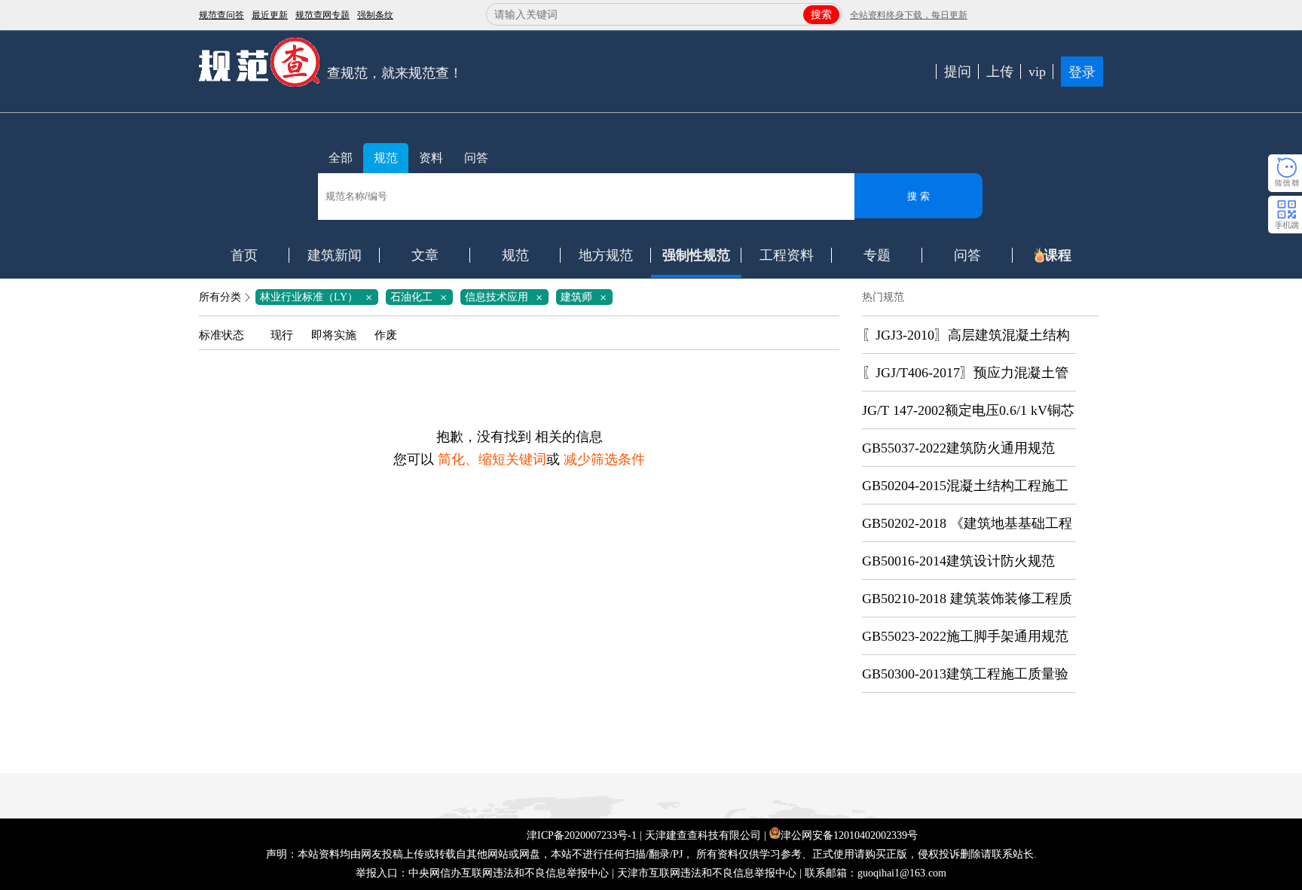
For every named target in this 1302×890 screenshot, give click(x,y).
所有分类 (220, 297)
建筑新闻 (334, 255)
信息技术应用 (506, 297)
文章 (425, 255)
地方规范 (606, 255)
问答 (476, 157)
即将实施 (333, 335)
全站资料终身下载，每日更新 (908, 15)
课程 (1057, 255)
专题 (877, 255)
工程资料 (787, 255)
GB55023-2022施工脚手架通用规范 (965, 636)
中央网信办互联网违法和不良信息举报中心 (508, 873)
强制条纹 (375, 15)
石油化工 (421, 297)
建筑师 (586, 297)
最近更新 (270, 15)
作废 (385, 335)
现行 (281, 335)
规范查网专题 (322, 15)
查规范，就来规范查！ (395, 73)
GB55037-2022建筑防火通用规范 (958, 448)
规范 (386, 157)
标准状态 (221, 335)
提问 (957, 71)
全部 (341, 157)
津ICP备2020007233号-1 (582, 835)
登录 (1082, 72)
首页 (244, 255)
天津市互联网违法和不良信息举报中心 (706, 873)
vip (1037, 71)
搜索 (821, 14)
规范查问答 (221, 15)
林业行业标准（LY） (318, 297)
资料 (431, 157)
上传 (999, 71)
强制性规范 (696, 255)
